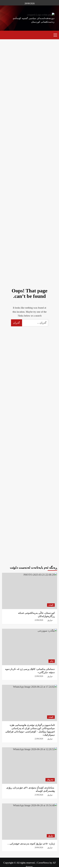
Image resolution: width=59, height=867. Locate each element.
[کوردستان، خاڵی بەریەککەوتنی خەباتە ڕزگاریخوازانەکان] (29, 591)
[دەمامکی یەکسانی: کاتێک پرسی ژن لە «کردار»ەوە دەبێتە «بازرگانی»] (29, 647)
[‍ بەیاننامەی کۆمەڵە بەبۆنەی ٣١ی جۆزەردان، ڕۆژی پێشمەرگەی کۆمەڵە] (29, 765)
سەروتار (50, 779)
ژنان (51, 661)
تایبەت (50, 605)
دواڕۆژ (50, 836)
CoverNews (43, 862)
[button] (54, 34)
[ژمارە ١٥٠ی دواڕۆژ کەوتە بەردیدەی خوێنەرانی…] (29, 821)
